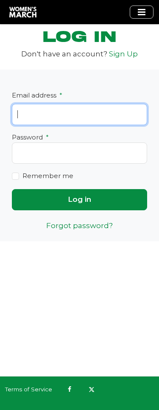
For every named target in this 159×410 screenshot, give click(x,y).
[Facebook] (70, 389)
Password (30, 137)
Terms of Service (28, 389)
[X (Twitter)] (91, 389)
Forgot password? (79, 225)
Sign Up (123, 54)
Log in (79, 199)
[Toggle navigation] (141, 12)
